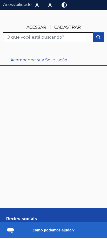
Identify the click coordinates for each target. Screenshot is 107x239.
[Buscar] (98, 37)
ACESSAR (36, 27)
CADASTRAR (67, 27)
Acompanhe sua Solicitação (38, 59)
